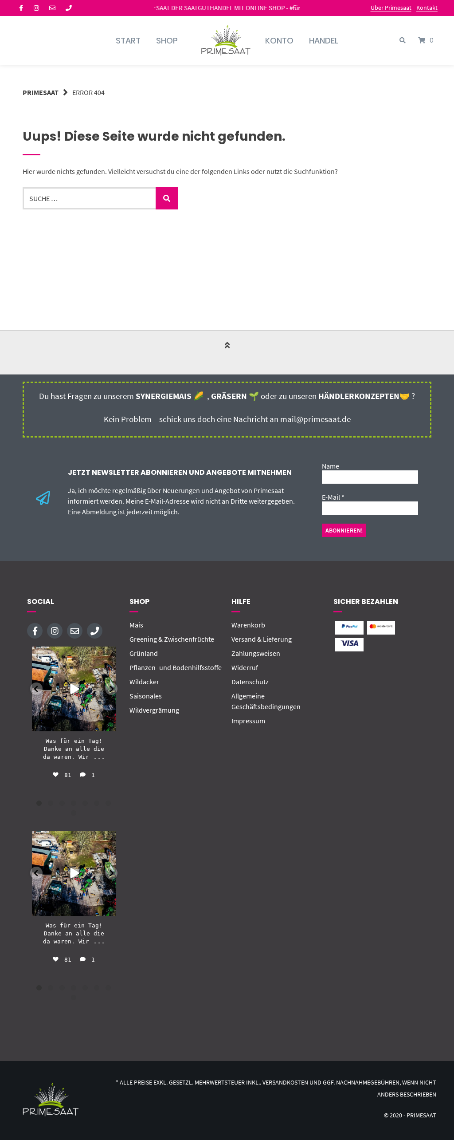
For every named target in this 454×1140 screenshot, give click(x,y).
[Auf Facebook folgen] (21, 8)
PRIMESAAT (41, 92)
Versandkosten (285, 1082)
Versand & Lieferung (261, 639)
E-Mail (333, 497)
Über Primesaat (391, 8)
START (128, 40)
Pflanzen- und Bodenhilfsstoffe (175, 667)
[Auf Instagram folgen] (36, 8)
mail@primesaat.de (315, 419)
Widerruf (244, 667)
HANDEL (323, 40)
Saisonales (145, 695)
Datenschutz (250, 681)
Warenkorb (248, 624)
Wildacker (144, 681)
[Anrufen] (69, 8)
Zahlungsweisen (255, 653)
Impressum (248, 720)
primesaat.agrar (73, 654)
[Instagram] (107, 722)
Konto (279, 40)
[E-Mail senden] (52, 8)
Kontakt (427, 8)
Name (330, 466)
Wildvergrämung (154, 710)
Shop (167, 40)
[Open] (74, 689)
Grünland (143, 653)
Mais (136, 624)
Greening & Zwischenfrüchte (171, 639)
